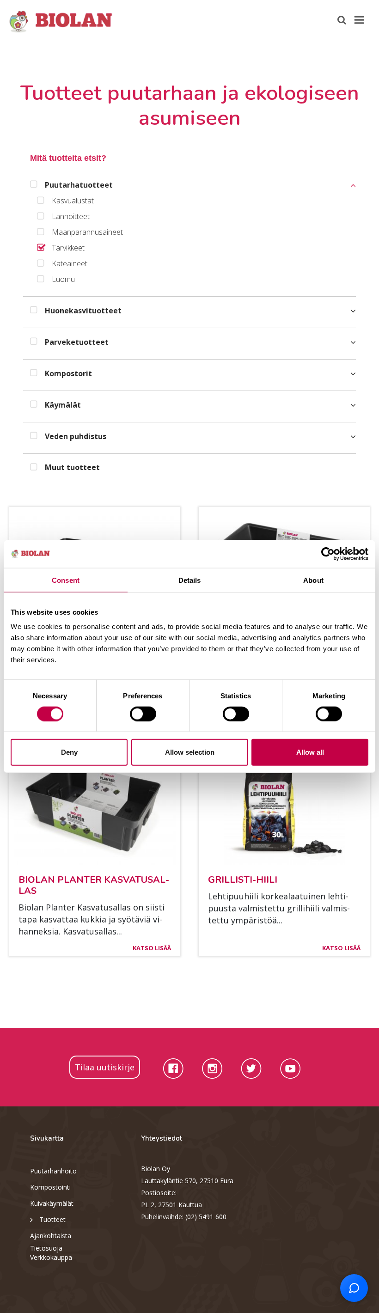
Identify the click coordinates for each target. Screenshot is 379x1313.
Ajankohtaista (50, 1235)
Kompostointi (50, 1187)
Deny (69, 752)
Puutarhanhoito (53, 1170)
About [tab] (313, 580)
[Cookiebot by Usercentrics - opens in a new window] (327, 554)
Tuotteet (52, 1219)
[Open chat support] (354, 1288)
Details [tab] (189, 580)
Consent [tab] (65, 580)
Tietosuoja (46, 1248)
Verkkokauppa (51, 1257)
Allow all (310, 752)
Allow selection (189, 752)
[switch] (143, 713)
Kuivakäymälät (51, 1203)
